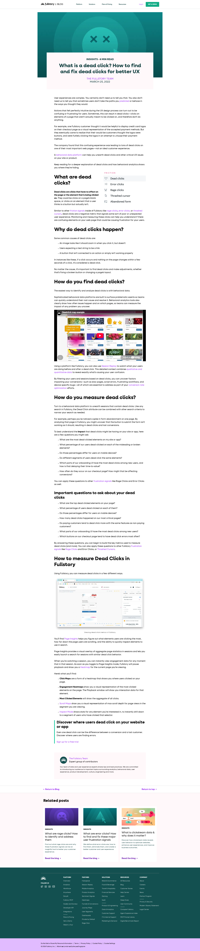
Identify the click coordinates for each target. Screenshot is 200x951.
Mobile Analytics (88, 888)
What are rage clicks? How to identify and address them (61, 836)
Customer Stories (126, 888)
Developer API (68, 908)
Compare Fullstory (126, 909)
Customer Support (108, 913)
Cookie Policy (97, 943)
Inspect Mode (66, 712)
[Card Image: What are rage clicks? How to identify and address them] (61, 817)
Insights (49, 829)
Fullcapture (86, 881)
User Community (126, 904)
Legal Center (144, 909)
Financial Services (108, 892)
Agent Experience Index (129, 913)
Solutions (92, 4)
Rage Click (86, 923)
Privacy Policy (85, 943)
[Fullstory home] (47, 4)
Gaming (105, 896)
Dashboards (86, 915)
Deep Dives (124, 900)
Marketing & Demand (109, 921)
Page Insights (71, 639)
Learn (122, 896)
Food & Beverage (108, 885)
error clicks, (124, 211)
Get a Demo (152, 4)
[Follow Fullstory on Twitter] (42, 886)
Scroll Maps (65, 704)
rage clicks (112, 211)
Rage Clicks (71, 549)
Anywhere (67, 892)
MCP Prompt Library (127, 917)
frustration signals (103, 481)
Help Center (124, 892)
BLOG (60, 4)
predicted (124, 101)
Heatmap (85, 667)
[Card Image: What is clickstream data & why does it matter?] (138, 816)
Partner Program (146, 896)
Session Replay (109, 366)
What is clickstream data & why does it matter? (138, 834)
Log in (141, 4)
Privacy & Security (146, 902)
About (142, 881)
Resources (122, 4)
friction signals (77, 211)
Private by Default (88, 919)
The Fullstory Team (100, 79)
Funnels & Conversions (90, 904)
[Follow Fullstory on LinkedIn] (46, 886)
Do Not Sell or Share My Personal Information (56, 943)
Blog (122, 885)
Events (142, 888)
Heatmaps (85, 900)
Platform (79, 4)
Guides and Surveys (70, 904)
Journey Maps (87, 908)
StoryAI (65, 896)
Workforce (67, 888)
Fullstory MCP (68, 900)
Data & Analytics (108, 909)
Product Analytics (88, 892)
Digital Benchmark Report (129, 921)
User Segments (87, 911)
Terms (76, 943)
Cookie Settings (109, 943)
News (142, 892)
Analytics (66, 885)
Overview (66, 881)
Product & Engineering (110, 905)
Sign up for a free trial (68, 742)
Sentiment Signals (88, 896)
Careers (142, 885)
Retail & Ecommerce (109, 881)
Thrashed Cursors (106, 549)
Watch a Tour (68, 925)
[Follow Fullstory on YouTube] (49, 886)
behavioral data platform (69, 155)
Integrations (67, 911)
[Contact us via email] (53, 886)
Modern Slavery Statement (149, 905)
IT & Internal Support (109, 917)
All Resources (125, 881)
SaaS (103, 900)
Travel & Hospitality (108, 888)
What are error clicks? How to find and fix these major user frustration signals (99, 836)
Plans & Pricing (107, 4)
